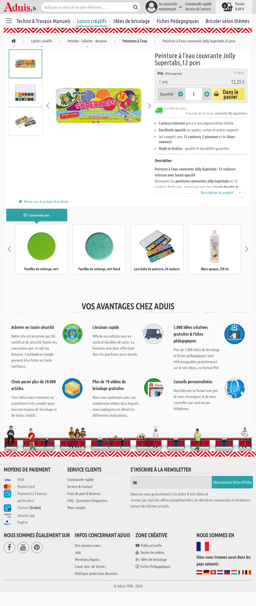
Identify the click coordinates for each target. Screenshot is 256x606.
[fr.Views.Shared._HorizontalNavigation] (13, 41)
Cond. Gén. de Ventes (90, 566)
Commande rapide (198, 3)
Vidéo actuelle (151, 545)
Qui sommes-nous (87, 545)
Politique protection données (96, 573)
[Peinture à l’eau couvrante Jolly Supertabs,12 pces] (98, 105)
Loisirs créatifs (91, 21)
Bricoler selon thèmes (228, 21)
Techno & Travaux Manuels (43, 21)
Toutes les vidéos (152, 552)
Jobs (78, 552)
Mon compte (76, 507)
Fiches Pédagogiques (177, 21)
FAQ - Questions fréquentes (87, 500)
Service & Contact (198, 8)
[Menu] (9, 20)
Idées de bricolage (131, 21)
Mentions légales (87, 559)
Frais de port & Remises (83, 493)
